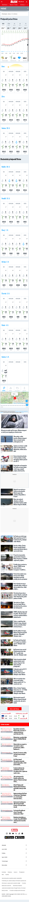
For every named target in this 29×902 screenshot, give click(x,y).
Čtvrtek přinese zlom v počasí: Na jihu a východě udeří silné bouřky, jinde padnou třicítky (20, 595)
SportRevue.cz (5, 786)
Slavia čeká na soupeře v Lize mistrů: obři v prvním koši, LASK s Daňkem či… (20, 746)
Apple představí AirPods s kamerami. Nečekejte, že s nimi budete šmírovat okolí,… (20, 796)
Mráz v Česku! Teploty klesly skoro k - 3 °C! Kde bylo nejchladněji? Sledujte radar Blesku (20, 690)
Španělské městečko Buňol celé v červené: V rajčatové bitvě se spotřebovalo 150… (20, 731)
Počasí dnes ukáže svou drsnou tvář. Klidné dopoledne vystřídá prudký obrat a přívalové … (20, 577)
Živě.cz (3, 779)
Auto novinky (5, 803)
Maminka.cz (5, 771)
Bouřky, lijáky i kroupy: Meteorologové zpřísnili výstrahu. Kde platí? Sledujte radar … (20, 633)
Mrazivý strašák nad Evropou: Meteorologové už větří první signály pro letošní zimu (13, 431)
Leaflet (14, 403)
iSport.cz (4, 746)
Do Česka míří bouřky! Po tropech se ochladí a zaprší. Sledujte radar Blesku (20, 642)
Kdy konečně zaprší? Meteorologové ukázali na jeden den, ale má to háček (20, 700)
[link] (7, 834)
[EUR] (3, 716)
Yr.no (23, 412)
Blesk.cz (4, 732)
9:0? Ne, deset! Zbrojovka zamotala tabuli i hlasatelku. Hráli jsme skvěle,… (20, 762)
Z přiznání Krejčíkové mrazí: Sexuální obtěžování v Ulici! (19, 812)
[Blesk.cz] (14, 1)
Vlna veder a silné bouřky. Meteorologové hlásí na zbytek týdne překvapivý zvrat (20, 439)
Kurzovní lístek (6, 713)
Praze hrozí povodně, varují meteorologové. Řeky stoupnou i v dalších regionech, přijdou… (20, 557)
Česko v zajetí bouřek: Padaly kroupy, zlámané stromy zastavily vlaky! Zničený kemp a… (20, 624)
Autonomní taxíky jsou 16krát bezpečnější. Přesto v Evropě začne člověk (20, 804)
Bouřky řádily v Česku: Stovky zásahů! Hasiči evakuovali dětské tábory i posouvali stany (20, 548)
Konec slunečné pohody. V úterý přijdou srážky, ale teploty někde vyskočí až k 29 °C (20, 458)
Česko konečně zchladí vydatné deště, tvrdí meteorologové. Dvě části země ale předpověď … (20, 662)
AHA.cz (3, 739)
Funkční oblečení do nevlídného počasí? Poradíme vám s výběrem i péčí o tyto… (20, 770)
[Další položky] (27, 5)
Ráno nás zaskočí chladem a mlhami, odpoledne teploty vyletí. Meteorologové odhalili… (20, 501)
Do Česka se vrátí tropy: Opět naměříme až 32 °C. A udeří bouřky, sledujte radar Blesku (20, 538)
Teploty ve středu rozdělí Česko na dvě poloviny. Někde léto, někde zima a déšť (20, 448)
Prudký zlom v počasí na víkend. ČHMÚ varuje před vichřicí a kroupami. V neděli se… (20, 567)
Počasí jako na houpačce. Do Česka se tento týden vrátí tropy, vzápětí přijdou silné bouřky (20, 468)
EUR (6, 716)
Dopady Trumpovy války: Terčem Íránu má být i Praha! (20, 754)
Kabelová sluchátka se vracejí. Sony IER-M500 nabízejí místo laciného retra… (20, 819)
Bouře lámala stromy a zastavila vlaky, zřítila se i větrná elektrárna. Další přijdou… (20, 586)
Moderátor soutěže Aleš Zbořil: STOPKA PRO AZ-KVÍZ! (20, 738)
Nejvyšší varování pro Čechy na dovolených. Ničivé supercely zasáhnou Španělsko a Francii (20, 492)
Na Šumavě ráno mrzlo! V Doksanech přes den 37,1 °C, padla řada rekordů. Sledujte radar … (20, 653)
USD (6, 718)
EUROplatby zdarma (21, 713)
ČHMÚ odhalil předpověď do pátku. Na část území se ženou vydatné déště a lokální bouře (20, 614)
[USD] (3, 718)
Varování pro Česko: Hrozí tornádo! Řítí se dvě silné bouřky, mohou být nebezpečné (20, 605)
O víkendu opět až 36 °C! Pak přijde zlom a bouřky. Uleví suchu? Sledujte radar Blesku (20, 671)
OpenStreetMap (20, 403)
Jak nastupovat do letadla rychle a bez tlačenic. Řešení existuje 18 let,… (20, 779)
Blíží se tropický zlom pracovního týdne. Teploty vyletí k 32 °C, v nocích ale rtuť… (20, 681)
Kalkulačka (23, 718)
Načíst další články (14, 709)
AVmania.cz (4, 796)
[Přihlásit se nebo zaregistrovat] (26, 1)
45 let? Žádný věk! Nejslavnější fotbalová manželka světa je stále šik (20, 787)
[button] (9, 837)
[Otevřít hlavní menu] (1, 1)
